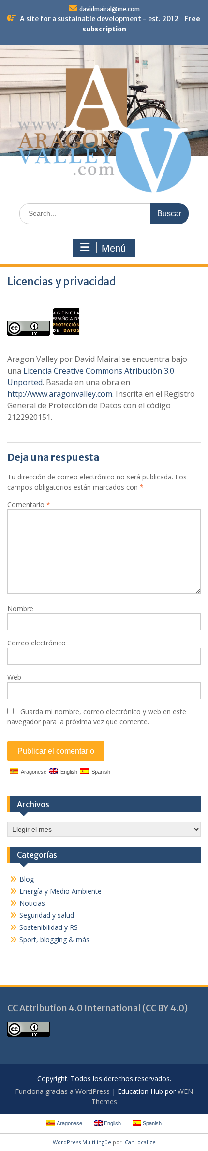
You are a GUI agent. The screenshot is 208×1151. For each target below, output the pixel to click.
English (67, 772)
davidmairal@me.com (109, 9)
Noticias (32, 903)
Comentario (28, 504)
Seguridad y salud (46, 915)
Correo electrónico (36, 642)
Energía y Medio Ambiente (60, 891)
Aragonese (32, 772)
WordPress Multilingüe (82, 1142)
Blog (26, 878)
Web (14, 677)
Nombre (20, 608)
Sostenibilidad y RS (48, 927)
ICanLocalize (139, 1142)
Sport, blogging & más (54, 939)
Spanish (99, 772)
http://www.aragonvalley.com (59, 394)
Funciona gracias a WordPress (62, 1091)
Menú (114, 248)
